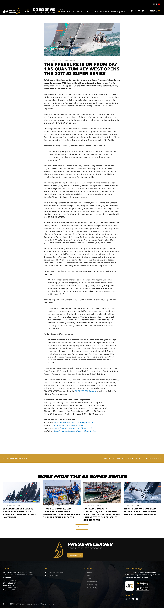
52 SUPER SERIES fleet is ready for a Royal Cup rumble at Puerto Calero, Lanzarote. (19, 513)
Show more (82, 527)
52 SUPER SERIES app (85, 391)
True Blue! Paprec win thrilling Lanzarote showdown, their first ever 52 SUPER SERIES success (61, 513)
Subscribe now (75, 555)
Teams (89, 578)
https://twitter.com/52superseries (67, 425)
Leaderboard (92, 582)
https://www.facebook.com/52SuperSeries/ (74, 422)
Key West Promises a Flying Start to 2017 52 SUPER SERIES (131, 458)
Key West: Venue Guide (16, 458)
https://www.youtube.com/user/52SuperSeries (74, 431)
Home (89, 572)
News (62, 60)
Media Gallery (92, 588)
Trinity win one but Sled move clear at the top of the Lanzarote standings (140, 511)
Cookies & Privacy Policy (55, 572)
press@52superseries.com (17, 590)
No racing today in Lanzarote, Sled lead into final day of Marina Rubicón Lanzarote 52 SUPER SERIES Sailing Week (101, 514)
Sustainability (92, 585)
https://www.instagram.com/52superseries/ (74, 428)
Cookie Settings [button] (52, 575)
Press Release (70, 60)
